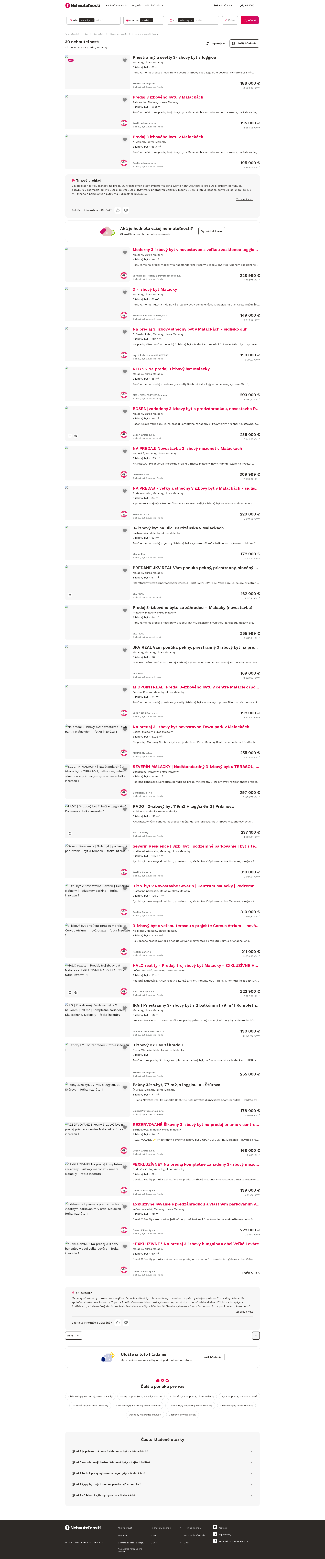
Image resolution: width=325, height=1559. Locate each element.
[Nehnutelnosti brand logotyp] (83, 5)
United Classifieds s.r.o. (92, 1542)
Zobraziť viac (244, 199)
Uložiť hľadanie (246, 43)
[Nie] (126, 210)
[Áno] (117, 210)
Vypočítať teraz (211, 231)
